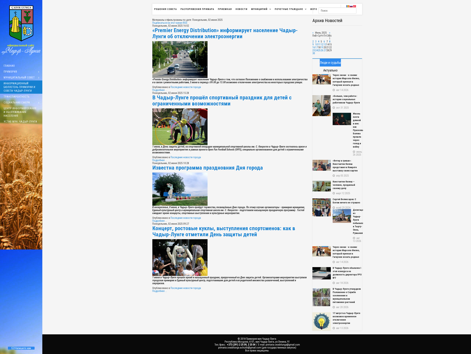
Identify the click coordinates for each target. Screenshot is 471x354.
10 (316, 44)
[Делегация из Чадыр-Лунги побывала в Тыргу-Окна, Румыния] (342, 216)
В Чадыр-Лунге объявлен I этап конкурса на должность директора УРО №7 (347, 273)
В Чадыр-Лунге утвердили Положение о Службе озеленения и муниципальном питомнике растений (347, 295)
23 (313, 50)
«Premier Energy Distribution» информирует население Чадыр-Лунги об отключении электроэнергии (225, 33)
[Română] (348, 6)
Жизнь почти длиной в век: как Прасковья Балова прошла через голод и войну (357, 130)
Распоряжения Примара (197, 9)
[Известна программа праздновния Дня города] (230, 189)
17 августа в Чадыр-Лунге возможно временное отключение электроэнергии (346, 318)
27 (325, 50)
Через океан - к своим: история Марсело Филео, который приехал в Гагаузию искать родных (346, 80)
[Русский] (351, 6)
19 (322, 47)
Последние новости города (186, 87)
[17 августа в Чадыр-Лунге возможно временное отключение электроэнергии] (321, 321)
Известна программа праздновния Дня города (207, 167)
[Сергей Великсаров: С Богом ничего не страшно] (321, 207)
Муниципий (259, 9)
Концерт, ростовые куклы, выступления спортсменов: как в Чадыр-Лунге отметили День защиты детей (223, 231)
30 (313, 53)
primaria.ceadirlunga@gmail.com (283, 344)
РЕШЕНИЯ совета (165, 9)
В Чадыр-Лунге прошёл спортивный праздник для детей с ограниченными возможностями (222, 100)
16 (313, 47)
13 (325, 44)
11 (319, 44)
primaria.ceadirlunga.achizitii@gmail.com (239, 347)
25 (319, 50)
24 (316, 50)
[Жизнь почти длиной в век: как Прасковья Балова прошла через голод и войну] (342, 119)
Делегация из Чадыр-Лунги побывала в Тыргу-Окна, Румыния (357, 221)
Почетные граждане (289, 9)
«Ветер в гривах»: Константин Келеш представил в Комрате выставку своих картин (345, 165)
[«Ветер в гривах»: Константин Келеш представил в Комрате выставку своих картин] (321, 165)
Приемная (225, 9)
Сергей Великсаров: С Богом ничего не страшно (346, 201)
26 (322, 50)
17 (316, 47)
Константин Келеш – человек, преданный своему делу (344, 185)
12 (322, 44)
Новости (241, 9)
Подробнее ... (159, 90)
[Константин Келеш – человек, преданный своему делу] (321, 186)
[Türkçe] (354, 6)
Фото (313, 9)
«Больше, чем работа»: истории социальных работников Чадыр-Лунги (346, 99)
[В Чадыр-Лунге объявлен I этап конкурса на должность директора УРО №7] (321, 273)
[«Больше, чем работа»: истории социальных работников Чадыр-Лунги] (321, 105)
